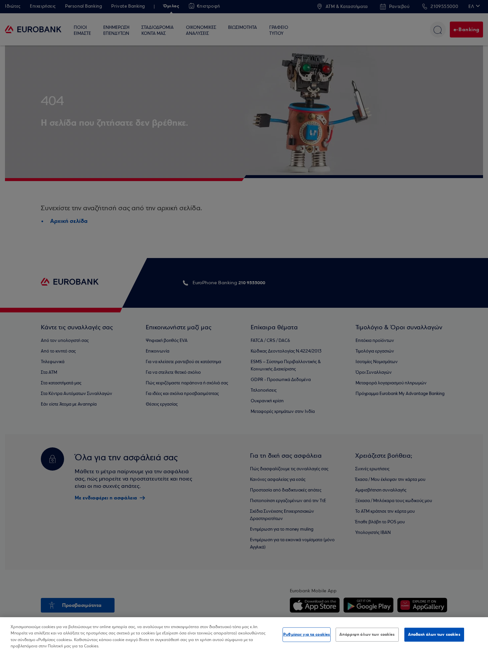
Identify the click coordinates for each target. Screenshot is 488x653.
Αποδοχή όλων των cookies (434, 634)
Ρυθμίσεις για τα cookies (306, 634)
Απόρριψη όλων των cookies (367, 634)
